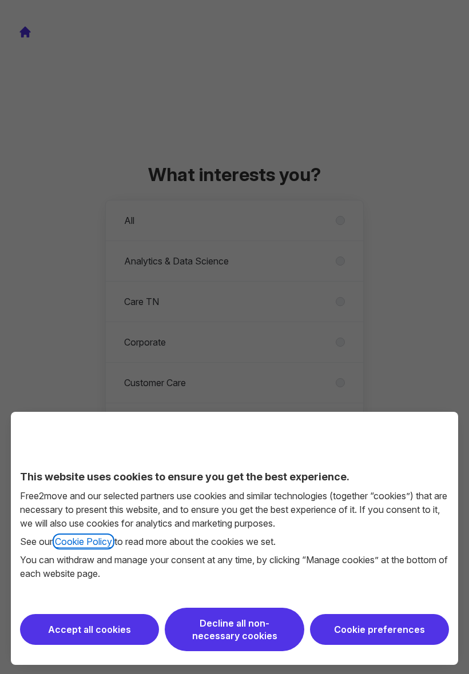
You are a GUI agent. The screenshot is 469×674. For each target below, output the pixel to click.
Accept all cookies (89, 629)
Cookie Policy (83, 541)
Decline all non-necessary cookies (234, 629)
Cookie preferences (379, 629)
